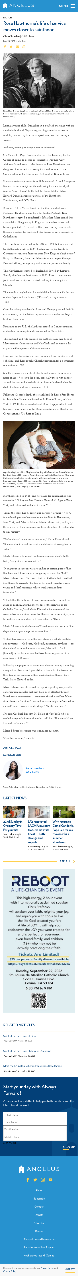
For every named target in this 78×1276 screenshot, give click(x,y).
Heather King (34, 846)
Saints (18, 754)
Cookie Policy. (10, 1271)
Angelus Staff (10, 1040)
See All (65, 861)
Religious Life (9, 754)
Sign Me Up (10, 1142)
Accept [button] (70, 1269)
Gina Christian (11, 36)
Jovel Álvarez (59, 846)
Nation (7, 17)
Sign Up (69, 1146)
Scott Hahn (8, 834)
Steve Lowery (10, 1071)
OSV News (27, 36)
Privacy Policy (47, 1268)
